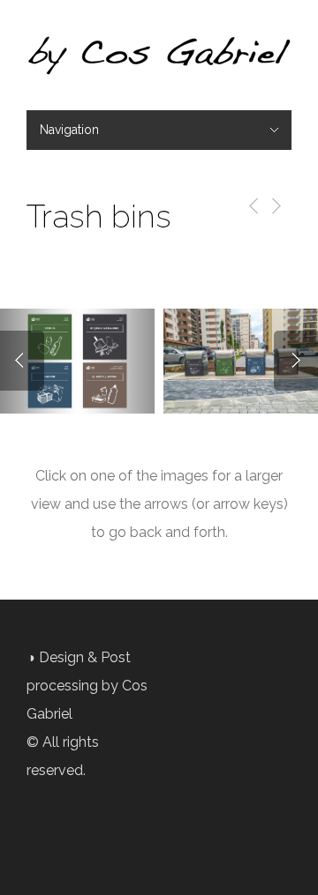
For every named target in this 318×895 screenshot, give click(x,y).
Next (296, 361)
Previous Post (250, 205)
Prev (22, 361)
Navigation (69, 130)
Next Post (275, 205)
